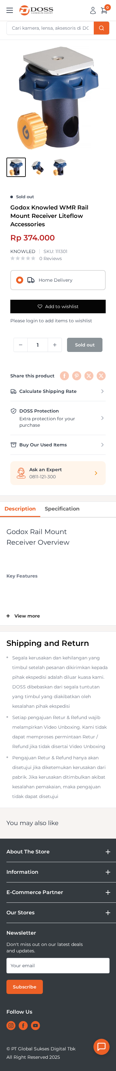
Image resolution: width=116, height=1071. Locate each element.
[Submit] (101, 28)
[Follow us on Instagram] (10, 1025)
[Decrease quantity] (20, 345)
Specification (62, 509)
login (32, 321)
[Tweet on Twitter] (88, 375)
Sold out (85, 345)
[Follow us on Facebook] (23, 1025)
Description (20, 509)
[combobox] (58, 28)
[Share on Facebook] (64, 375)
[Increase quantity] (55, 345)
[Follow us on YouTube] (35, 1025)
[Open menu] (9, 10)
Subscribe (24, 987)
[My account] (93, 10)
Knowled (22, 251)
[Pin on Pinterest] (76, 375)
